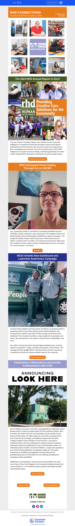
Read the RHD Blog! (51, 485)
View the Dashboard (37, 357)
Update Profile (33, 515)
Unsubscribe (25, 515)
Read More (37, 250)
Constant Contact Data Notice (45, 515)
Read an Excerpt (37, 474)
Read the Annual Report (38, 159)
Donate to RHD (23, 485)
